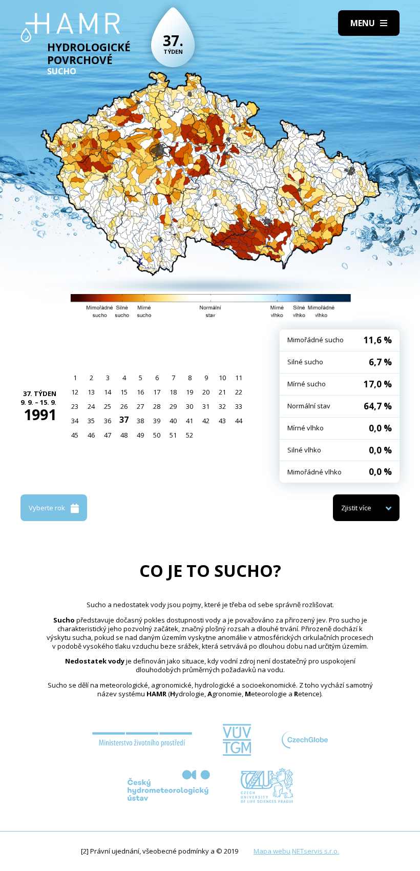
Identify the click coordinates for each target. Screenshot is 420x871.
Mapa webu (272, 851)
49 (140, 435)
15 (124, 392)
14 (107, 392)
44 (238, 420)
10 (222, 377)
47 (107, 435)
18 (173, 392)
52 (189, 435)
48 (124, 435)
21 (222, 392)
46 (91, 435)
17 (156, 392)
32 (222, 406)
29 (173, 406)
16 (140, 392)
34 (74, 420)
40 (173, 420)
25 (107, 406)
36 (107, 420)
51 (173, 435)
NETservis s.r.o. (315, 851)
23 (74, 406)
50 (156, 435)
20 (205, 392)
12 (74, 392)
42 (205, 420)
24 (91, 406)
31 (205, 406)
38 (140, 420)
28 (156, 406)
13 (91, 392)
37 (124, 419)
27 (140, 406)
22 (238, 392)
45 (74, 435)
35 (91, 420)
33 (238, 406)
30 (189, 406)
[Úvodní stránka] (70, 28)
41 (189, 420)
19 (189, 392)
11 (238, 377)
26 (124, 406)
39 (156, 420)
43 (222, 420)
